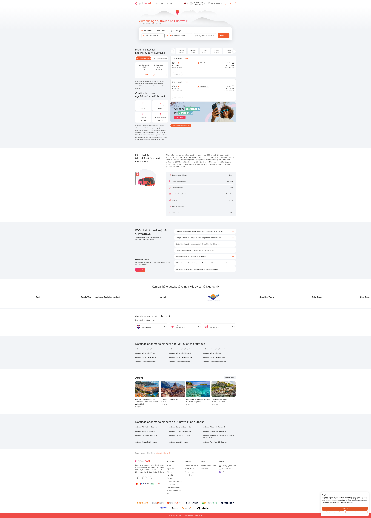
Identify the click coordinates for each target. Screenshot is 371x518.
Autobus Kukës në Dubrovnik (145, 431)
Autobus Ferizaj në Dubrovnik (180, 431)
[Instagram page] (142, 478)
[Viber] (220, 472)
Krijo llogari (189, 475)
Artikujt (170, 478)
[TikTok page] (152, 478)
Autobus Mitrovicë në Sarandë (146, 349)
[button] (205, 231)
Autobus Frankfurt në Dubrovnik (215, 442)
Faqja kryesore (140, 453)
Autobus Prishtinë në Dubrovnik (146, 427)
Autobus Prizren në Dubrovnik (214, 427)
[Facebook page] (137, 478)
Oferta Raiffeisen (173, 487)
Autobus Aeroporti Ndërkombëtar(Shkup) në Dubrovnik (218, 436)
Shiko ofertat (180, 117)
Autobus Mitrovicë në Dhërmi (214, 349)
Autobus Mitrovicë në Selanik (146, 357)
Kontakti (140, 270)
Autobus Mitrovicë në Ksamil (179, 349)
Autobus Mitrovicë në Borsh (145, 362)
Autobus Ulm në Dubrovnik (179, 442)
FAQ (171, 3)
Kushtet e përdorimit (208, 466)
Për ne (169, 472)
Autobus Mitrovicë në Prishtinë (214, 362)
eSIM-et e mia (190, 469)
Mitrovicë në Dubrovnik (143, 58)
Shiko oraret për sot (151, 75)
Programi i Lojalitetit (174, 481)
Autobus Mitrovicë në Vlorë (145, 353)
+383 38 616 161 (228, 469)
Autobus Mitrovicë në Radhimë (180, 357)
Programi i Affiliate (174, 490)
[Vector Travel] (173, 297)
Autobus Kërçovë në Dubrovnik (146, 442)
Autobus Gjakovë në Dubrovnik (214, 431)
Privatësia (204, 469)
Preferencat (189, 472)
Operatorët (164, 3)
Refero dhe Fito (172, 484)
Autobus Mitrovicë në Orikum (214, 357)
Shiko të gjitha (229, 377)
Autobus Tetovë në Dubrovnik (146, 435)
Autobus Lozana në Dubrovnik (180, 435)
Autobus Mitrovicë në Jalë (212, 353)
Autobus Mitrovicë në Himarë (180, 353)
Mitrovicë (150, 453)
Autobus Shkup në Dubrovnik (180, 427)
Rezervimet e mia (191, 466)
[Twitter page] (147, 478)
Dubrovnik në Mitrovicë (160, 58)
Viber (224, 472)
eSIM (156, 3)
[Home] (143, 3)
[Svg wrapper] (142, 503)
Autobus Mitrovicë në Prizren (180, 362)
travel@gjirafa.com (229, 466)
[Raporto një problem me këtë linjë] (232, 58)
